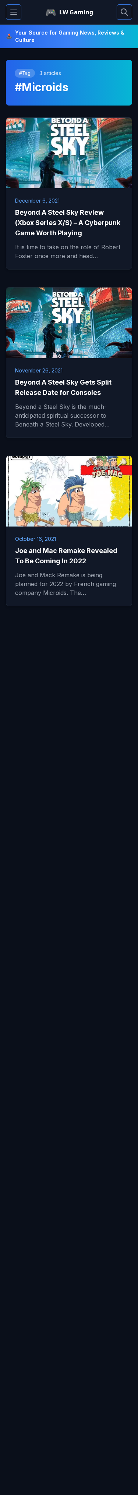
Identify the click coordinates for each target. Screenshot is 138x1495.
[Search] (124, 12)
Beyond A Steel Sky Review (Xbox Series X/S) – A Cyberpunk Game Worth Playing (67, 222)
